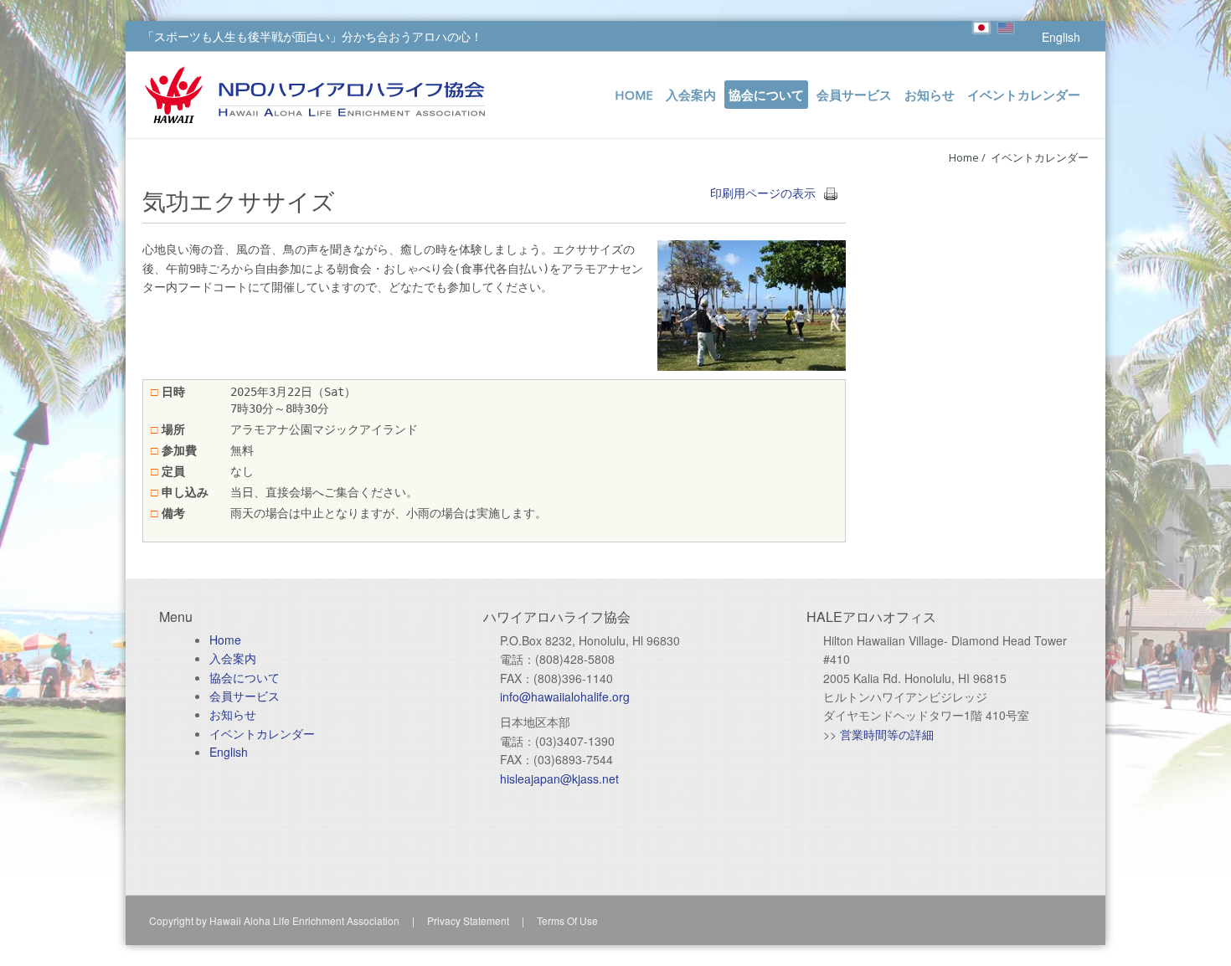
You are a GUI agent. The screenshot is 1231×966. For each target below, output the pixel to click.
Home (964, 157)
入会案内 (232, 658)
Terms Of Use (567, 920)
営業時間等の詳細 (887, 734)
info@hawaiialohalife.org (565, 696)
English (1061, 36)
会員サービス (244, 695)
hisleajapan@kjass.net (559, 778)
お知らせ (232, 714)
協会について (244, 677)
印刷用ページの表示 (763, 192)
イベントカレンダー (1040, 157)
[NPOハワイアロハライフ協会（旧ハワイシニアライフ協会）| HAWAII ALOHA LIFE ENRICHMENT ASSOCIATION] (314, 86)
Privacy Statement (468, 920)
